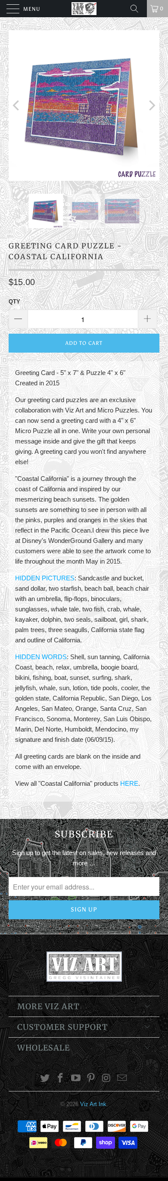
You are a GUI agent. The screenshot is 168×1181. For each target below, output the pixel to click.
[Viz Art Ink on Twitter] (45, 1079)
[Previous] (16, 105)
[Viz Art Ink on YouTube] (75, 1079)
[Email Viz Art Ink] (121, 1079)
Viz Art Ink (93, 1104)
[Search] (137, 8)
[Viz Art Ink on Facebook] (60, 1079)
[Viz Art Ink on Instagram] (106, 1079)
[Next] (151, 105)
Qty (14, 301)
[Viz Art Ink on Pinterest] (91, 1079)
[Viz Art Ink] (84, 8)
